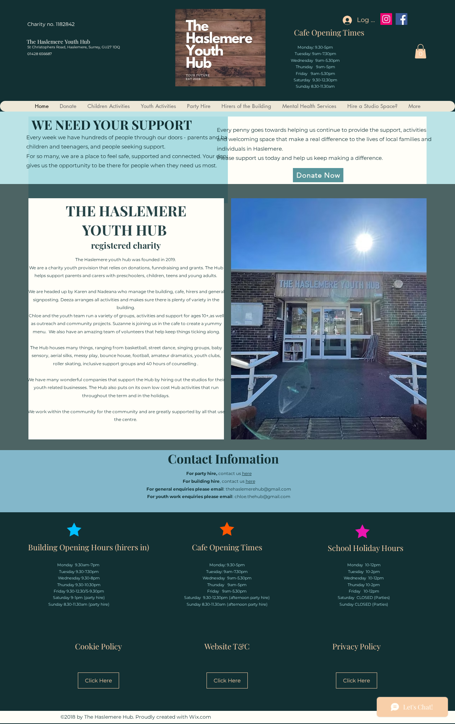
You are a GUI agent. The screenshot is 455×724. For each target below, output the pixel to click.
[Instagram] (386, 19)
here (247, 473)
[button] (420, 51)
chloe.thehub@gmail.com (262, 496)
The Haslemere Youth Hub (58, 41)
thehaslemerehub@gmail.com (258, 489)
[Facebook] (401, 19)
